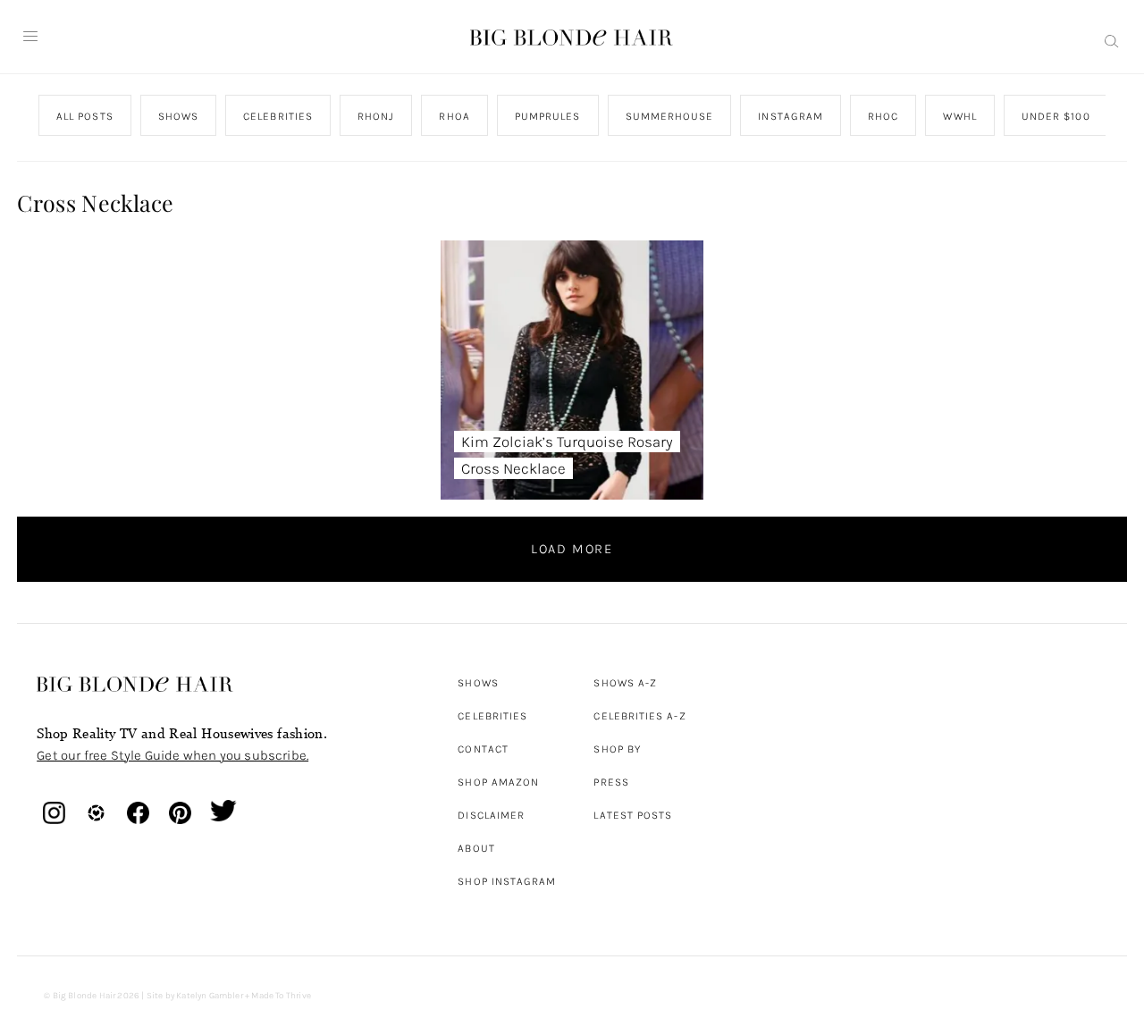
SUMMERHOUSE (670, 116)
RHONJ (376, 116)
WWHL (960, 116)
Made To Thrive (281, 995)
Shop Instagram (507, 881)
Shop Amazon (498, 782)
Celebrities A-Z (639, 716)
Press (610, 782)
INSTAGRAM (791, 116)
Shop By (617, 749)
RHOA (455, 116)
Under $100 (1056, 116)
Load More (572, 549)
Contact (483, 749)
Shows (478, 683)
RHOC (883, 116)
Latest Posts (632, 815)
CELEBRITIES (278, 116)
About (476, 848)
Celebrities (492, 716)
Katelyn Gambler (209, 995)
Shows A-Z (625, 683)
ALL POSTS (85, 116)
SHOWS (178, 116)
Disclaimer (491, 815)
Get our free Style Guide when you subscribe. (172, 755)
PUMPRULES (548, 116)
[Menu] (30, 36)
